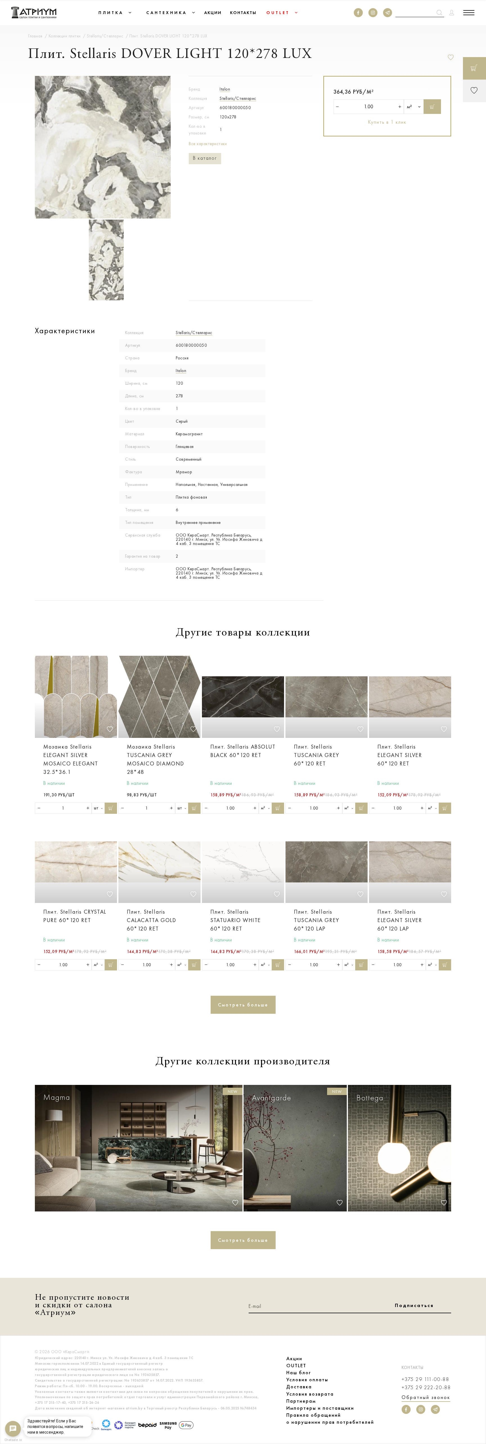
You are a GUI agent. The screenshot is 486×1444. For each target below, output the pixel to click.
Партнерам (301, 1401)
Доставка (299, 1387)
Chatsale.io (12, 1440)
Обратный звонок (426, 1397)
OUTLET (296, 1365)
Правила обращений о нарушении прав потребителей (330, 1418)
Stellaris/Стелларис (238, 98)
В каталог (205, 158)
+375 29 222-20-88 (426, 1388)
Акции (294, 1358)
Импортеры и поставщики (320, 1408)
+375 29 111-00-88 (425, 1379)
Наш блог (298, 1372)
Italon (225, 89)
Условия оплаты (307, 1380)
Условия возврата (310, 1394)
